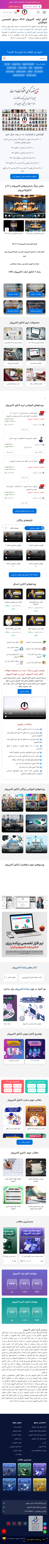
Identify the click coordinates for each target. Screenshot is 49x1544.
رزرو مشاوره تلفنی (15, 6)
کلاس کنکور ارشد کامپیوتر (39, 1427)
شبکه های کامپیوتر (18, 75)
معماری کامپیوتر (20, 71)
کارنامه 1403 (17, 1086)
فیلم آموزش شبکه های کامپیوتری (12, 849)
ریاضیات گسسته (17, 1435)
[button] (7, 230)
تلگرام (25, 1523)
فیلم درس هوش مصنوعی (13, 602)
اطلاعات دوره (38, 452)
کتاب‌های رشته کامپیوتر (24, 967)
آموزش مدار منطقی (12, 809)
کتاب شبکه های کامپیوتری (32, 977)
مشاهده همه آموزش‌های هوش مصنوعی (24, 574)
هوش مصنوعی (11, 68)
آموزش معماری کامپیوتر (36, 830)
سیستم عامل (10, 71)
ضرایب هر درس (17, 29)
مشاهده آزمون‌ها (13, 311)
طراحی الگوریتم (31, 75)
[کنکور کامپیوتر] (24, 12)
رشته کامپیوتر (38, 68)
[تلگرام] (45, 1524)
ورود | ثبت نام (7, 12)
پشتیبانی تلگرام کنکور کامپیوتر (36, 1507)
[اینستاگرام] (45, 1528)
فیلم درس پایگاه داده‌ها (13, 628)
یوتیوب (8, 1523)
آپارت (14, 1523)
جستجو (38, 12)
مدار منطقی (18, 1439)
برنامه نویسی (16, 64)
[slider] (12, 216)
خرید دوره (24, 429)
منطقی (30, 71)
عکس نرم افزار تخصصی (24, 934)
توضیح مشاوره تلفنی (31, 6)
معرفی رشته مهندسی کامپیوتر (31, 1024)
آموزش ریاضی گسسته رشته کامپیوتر (36, 808)
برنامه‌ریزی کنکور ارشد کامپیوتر (37, 1435)
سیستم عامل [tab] (14, 528)
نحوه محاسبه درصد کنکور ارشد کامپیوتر (32, 1256)
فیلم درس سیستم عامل (36, 628)
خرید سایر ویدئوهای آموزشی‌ (24, 511)
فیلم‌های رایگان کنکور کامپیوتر (37, 1431)
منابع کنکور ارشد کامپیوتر (33, 29)
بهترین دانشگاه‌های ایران (39, 1450)
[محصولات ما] (4, 1538)
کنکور (30, 68)
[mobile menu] (44, 12)
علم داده (7, 64)
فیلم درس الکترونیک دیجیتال (36, 603)
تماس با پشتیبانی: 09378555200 (35, 1511)
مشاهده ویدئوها (36, 311)
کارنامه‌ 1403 (41, 1086)
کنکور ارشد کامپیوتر (28, 64)
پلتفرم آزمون (24, 691)
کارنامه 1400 (32, 1090)
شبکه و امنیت (22, 68)
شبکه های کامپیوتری (16, 1446)
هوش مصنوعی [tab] (34, 528)
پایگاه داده (18, 1454)
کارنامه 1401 (41, 1090)
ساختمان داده (38, 71)
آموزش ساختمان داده (12, 830)
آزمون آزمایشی (31, 32)
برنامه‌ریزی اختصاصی (17, 32)
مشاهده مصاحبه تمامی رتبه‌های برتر (25, 176)
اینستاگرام (19, 1523)
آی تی (44, 1443)
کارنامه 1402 (31, 1086)
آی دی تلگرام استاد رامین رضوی (36, 1503)
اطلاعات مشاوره (36, 294)
